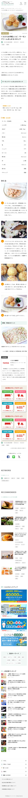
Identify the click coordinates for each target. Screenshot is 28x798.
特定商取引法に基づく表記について (9, 785)
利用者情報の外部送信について (8, 789)
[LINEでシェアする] (13, 457)
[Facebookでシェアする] (8, 457)
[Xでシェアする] (19, 457)
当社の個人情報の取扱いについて (8, 782)
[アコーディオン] (26, 760)
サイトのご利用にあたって (7, 779)
